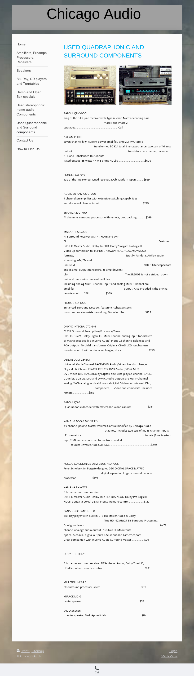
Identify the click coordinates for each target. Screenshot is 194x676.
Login (173, 651)
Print (25, 651)
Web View (169, 656)
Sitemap (37, 651)
